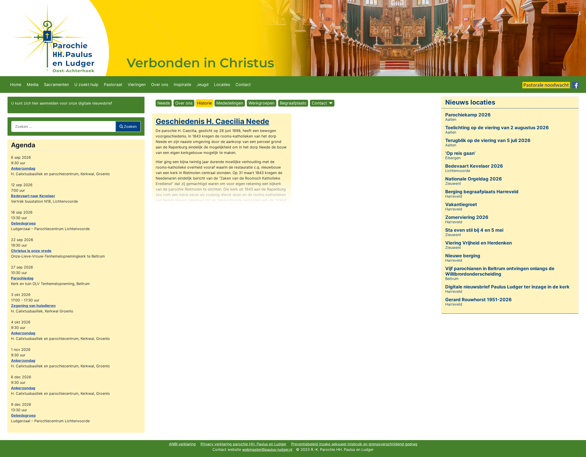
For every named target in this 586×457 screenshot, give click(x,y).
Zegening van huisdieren (33, 305)
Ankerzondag (23, 168)
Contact (243, 84)
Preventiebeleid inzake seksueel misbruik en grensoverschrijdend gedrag (354, 444)
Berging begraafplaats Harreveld (481, 191)
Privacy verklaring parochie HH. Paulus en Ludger (243, 444)
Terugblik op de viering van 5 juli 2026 (487, 140)
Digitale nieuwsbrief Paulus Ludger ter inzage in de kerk (507, 287)
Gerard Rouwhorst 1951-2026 (478, 299)
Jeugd (203, 84)
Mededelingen (229, 103)
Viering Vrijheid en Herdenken (478, 243)
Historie (204, 103)
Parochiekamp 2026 (468, 115)
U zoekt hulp (86, 84)
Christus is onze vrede (31, 250)
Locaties (222, 84)
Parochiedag (22, 278)
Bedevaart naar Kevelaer (33, 196)
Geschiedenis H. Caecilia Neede (212, 121)
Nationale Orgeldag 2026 (473, 179)
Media (32, 84)
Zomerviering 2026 (466, 217)
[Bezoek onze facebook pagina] (575, 85)
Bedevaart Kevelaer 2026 (474, 166)
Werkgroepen (261, 103)
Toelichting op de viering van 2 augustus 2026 (497, 127)
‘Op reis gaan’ (460, 153)
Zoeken (130, 126)
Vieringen (137, 84)
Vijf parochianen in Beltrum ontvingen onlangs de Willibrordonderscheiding (499, 271)
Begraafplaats (293, 103)
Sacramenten (56, 84)
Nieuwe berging (462, 255)
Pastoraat (113, 84)
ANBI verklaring (182, 444)
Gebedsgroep (23, 223)
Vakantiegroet (461, 204)
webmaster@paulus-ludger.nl (267, 449)
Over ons (159, 84)
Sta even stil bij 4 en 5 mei (474, 230)
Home (15, 84)
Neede (163, 103)
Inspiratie (182, 84)
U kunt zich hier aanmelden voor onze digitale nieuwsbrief (61, 103)
